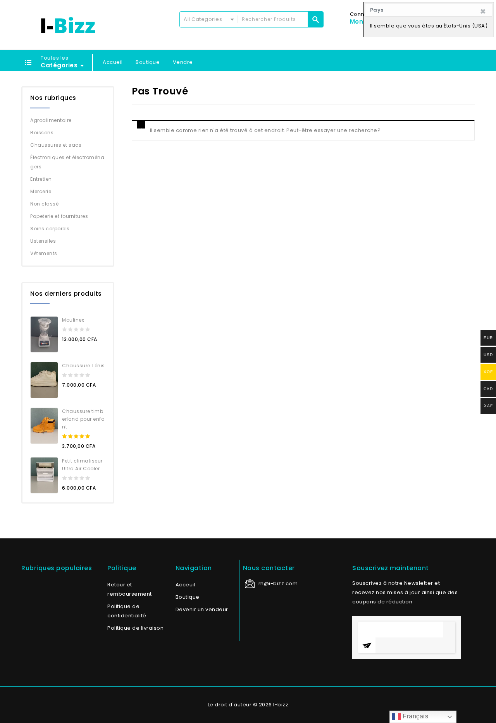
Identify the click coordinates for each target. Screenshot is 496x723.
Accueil (113, 62)
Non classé (44, 203)
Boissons (41, 132)
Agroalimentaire (51, 120)
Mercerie (40, 191)
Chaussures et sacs (55, 145)
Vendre (183, 62)
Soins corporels (50, 228)
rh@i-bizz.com (278, 583)
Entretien (41, 179)
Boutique (148, 62)
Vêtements (43, 253)
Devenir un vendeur (202, 609)
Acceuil (186, 584)
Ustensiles (43, 241)
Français (415, 716)
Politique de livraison (135, 628)
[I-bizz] (67, 25)
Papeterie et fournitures (59, 216)
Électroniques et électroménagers (67, 162)
